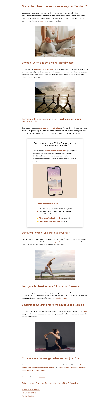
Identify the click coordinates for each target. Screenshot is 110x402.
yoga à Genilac (59, 242)
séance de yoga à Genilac (43, 69)
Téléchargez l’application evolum (50, 218)
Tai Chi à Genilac (29, 393)
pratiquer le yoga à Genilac (49, 128)
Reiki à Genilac (28, 396)
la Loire (42, 377)
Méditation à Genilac (31, 389)
